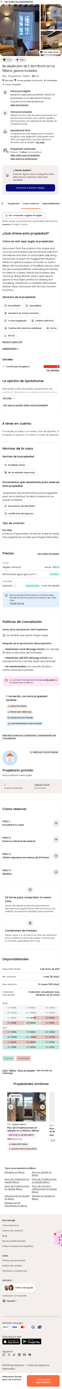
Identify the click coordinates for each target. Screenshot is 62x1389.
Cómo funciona (10, 1225)
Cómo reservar (31, 203)
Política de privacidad (13, 1260)
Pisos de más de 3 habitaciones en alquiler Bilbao (44, 1189)
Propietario (13, 203)
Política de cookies (12, 1265)
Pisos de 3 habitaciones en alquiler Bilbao (17, 1187)
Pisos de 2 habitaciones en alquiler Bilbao (44, 1181)
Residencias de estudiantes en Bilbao (16, 1204)
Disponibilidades (51, 203)
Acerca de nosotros (12, 1230)
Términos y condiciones (14, 1270)
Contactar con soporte (14, 1295)
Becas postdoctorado (14, 1241)
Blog (4, 1235)
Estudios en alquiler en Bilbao (43, 1197)
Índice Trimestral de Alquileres (17, 1246)
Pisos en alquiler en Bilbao (42, 1174)
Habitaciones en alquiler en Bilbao (17, 1197)
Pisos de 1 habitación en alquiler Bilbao (17, 1181)
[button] (49, 52)
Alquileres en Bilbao (15, 1172)
